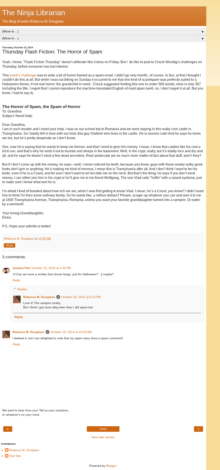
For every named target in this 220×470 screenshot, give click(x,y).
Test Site (15, 456)
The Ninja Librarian (33, 13)
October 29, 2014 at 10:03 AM (71, 332)
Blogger (111, 465)
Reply (16, 280)
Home (103, 428)
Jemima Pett (21, 268)
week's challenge (23, 75)
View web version (103, 437)
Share (9, 245)
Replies (22, 289)
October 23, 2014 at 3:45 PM (51, 268)
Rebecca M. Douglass (39, 297)
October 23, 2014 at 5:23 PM (81, 297)
